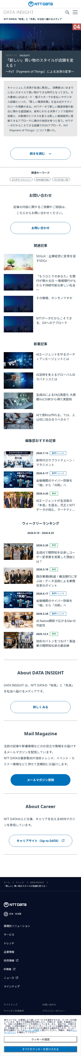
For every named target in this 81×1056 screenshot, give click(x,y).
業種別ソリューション (17, 926)
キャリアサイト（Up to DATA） (38, 841)
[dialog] (40, 1035)
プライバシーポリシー (53, 1011)
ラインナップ (12, 986)
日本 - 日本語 (15, 914)
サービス (9, 934)
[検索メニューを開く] (67, 12)
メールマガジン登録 (40, 780)
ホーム (7, 882)
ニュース (9, 978)
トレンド (20, 882)
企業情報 (9, 951)
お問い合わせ (40, 228)
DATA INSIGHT (37, 882)
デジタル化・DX (61, 179)
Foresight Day (42, 179)
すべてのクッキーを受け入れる (40, 1049)
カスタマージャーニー (21, 179)
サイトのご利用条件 (14, 1011)
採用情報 (9, 960)
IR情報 (7, 969)
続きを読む (37, 154)
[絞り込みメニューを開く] (75, 12)
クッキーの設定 (40, 1039)
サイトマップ (10, 1004)
